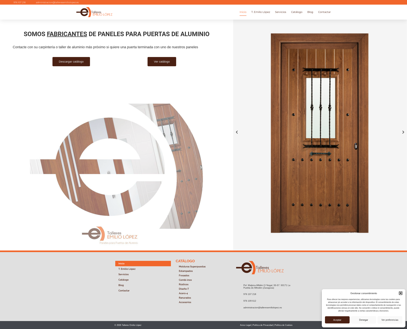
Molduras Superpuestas (192, 266)
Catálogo (296, 12)
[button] (400, 293)
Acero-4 (183, 293)
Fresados (184, 275)
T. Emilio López (260, 12)
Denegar (363, 319)
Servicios (280, 12)
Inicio (243, 12)
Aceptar (337, 319)
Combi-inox (185, 280)
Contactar (324, 12)
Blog (310, 12)
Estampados (186, 271)
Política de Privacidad (263, 325)
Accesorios (185, 302)
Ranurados (185, 297)
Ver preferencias (389, 319)
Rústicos (183, 284)
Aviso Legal (245, 325)
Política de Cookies (284, 325)
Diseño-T (184, 288)
